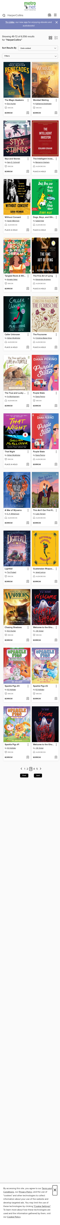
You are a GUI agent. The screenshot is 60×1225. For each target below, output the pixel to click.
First (24, 775)
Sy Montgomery (13, 396)
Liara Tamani (40, 514)
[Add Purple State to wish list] (56, 406)
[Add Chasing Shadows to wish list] (27, 640)
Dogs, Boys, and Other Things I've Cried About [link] (44, 217)
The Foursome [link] (40, 334)
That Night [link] (10, 451)
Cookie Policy (13, 1217)
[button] (50, 38)
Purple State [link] (39, 393)
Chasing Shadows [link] (13, 627)
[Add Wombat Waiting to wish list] (56, 113)
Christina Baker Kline (43, 338)
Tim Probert (11, 572)
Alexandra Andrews (43, 279)
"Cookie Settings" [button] (42, 1206)
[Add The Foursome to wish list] (56, 347)
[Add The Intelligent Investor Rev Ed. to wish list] (56, 172)
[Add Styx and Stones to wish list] (27, 172)
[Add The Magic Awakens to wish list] (27, 113)
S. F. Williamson (13, 514)
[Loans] (49, 15)
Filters (7, 56)
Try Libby (9, 22)
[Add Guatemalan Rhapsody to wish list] (56, 582)
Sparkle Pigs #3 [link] (12, 686)
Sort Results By (9, 48)
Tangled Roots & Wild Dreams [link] (16, 276)
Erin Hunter (11, 104)
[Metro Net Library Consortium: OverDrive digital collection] (30, 5)
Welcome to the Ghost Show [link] (44, 627)
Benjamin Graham (42, 162)
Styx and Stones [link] (12, 159)
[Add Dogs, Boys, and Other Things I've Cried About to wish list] (56, 230)
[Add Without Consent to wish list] (27, 230)
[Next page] (40, 769)
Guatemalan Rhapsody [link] (44, 569)
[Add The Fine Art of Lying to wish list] (56, 289)
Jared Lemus (40, 572)
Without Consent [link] (13, 217)
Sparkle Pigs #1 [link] (12, 744)
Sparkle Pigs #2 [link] (40, 686)
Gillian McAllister (13, 338)
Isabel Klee (39, 221)
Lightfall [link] (9, 569)
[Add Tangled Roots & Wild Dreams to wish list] (27, 289)
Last (38, 775)
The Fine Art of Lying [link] (43, 276)
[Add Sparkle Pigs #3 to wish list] (27, 699)
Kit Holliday (11, 690)
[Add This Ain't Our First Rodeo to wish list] (56, 523)
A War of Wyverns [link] (13, 510)
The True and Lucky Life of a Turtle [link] (16, 393)
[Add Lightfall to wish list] (27, 582)
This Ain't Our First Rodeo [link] (44, 510)
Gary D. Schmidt (13, 162)
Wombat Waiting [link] (41, 100)
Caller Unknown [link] (12, 334)
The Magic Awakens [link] (14, 100)
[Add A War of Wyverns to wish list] (27, 523)
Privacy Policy (25, 1192)
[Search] (4, 15)
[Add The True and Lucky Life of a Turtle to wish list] (27, 406)
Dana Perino (40, 396)
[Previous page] (21, 769)
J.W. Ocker (39, 631)
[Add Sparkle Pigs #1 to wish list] (27, 757)
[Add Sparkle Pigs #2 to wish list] (56, 699)
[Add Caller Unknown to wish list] (27, 347)
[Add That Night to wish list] (27, 464)
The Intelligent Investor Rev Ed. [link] (44, 159)
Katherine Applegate (43, 104)
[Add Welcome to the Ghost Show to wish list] (56, 640)
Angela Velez (12, 279)
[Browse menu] (55, 15)
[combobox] (24, 15)
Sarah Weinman (13, 221)
